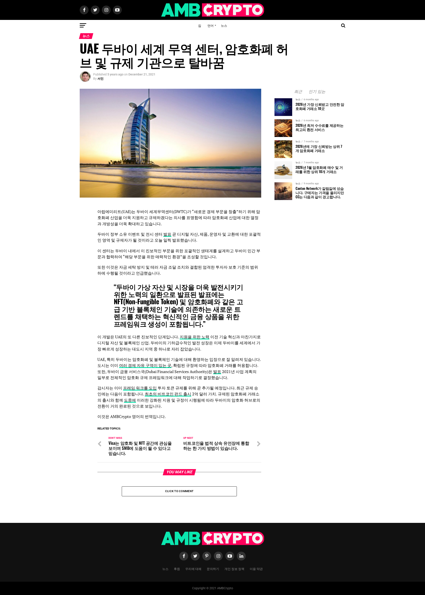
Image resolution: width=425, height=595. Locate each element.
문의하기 (213, 568)
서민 (100, 78)
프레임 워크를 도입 (140, 388)
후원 (177, 568)
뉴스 (224, 25)
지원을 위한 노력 (194, 336)
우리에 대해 (193, 568)
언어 (210, 25)
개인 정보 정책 (234, 568)
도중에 (130, 400)
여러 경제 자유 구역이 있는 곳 (145, 365)
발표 (167, 234)
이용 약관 (256, 568)
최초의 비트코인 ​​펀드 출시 (168, 394)
